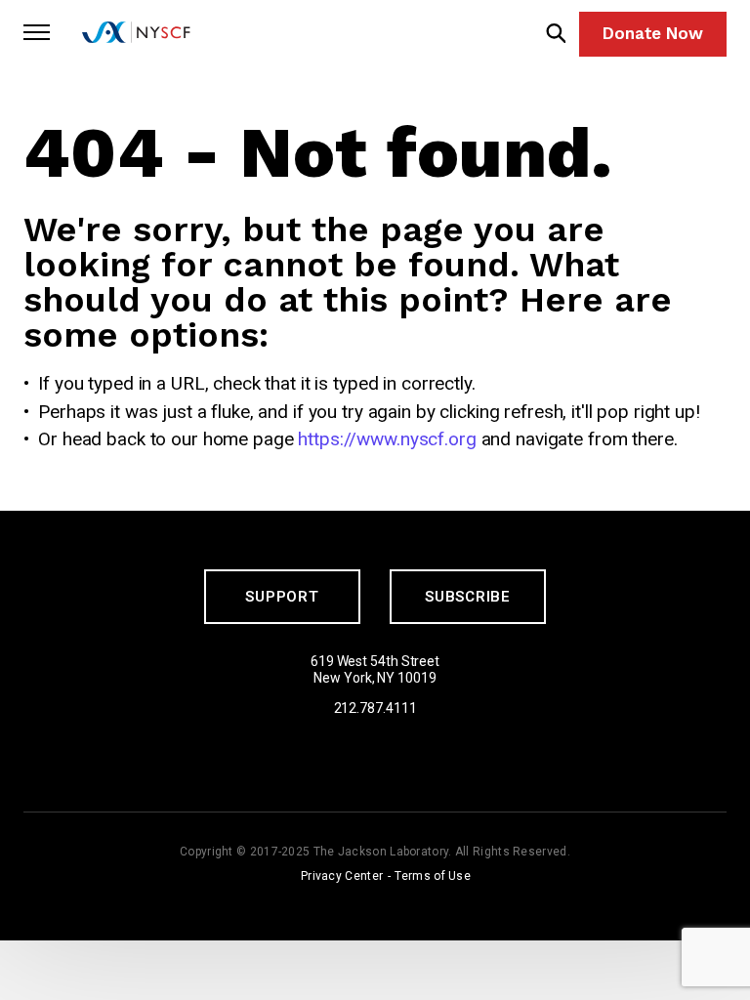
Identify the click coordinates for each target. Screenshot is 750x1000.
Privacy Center (342, 876)
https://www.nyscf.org (387, 439)
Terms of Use (433, 876)
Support (281, 596)
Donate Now (653, 33)
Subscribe (468, 596)
